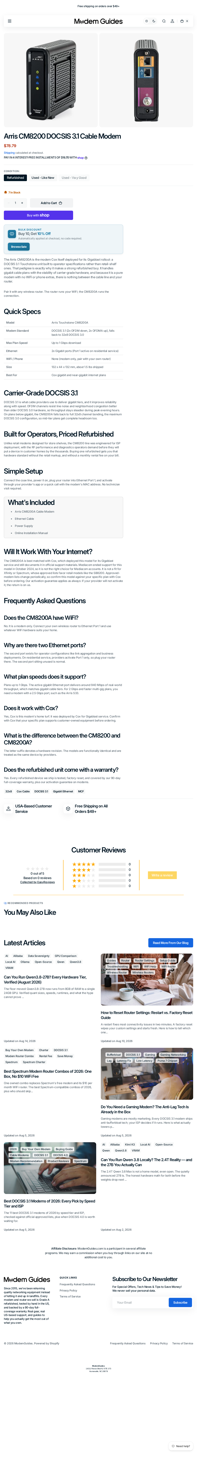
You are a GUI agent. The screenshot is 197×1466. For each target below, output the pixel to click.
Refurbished (17, 178)
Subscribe (180, 1302)
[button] (9, 21)
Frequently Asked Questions (77, 1284)
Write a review (162, 875)
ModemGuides (23, 1343)
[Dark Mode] (150, 21)
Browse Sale (18, 246)
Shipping (9, 152)
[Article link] (50, 998)
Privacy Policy (68, 1290)
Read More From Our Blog (171, 943)
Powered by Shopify (46, 1343)
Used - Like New (44, 178)
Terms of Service (70, 1296)
